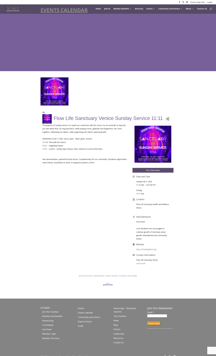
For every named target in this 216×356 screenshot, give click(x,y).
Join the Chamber (50, 311)
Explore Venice (85, 321)
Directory (139, 9)
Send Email (140, 263)
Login (209, 2)
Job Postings (132, 276)
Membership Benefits (52, 316)
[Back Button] (43, 112)
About (188, 9)
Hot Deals (47, 329)
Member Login (49, 333)
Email (150, 312)
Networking (48, 320)
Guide (80, 326)
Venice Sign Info (197, 2)
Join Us (107, 9)
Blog (116, 325)
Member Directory (51, 338)
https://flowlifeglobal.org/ (146, 249)
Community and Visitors (169, 9)
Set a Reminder (153, 170)
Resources (118, 338)
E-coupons (123, 276)
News (116, 320)
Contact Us (202, 9)
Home (98, 9)
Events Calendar (112, 276)
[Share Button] (167, 119)
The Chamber (120, 316)
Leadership (119, 333)
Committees (48, 325)
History (117, 329)
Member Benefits (121, 9)
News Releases (99, 276)
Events (149, 9)
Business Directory (85, 276)
